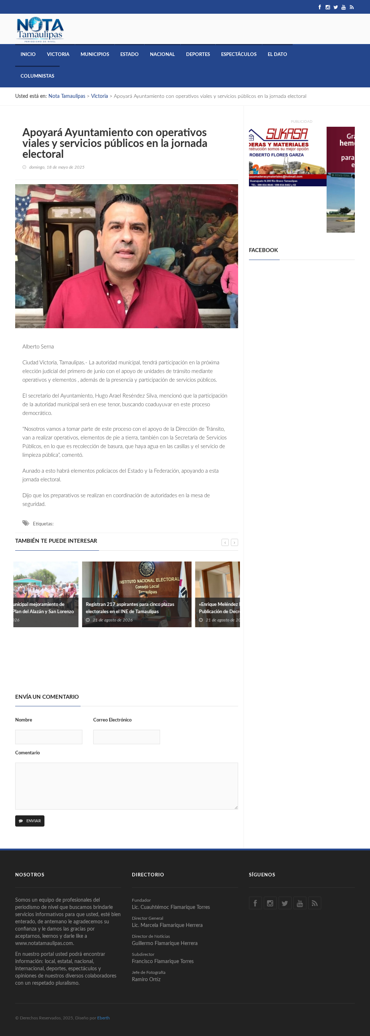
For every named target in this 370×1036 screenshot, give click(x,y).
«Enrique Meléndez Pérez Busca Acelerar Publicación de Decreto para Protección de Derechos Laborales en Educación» (175, 611)
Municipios (95, 54)
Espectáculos (239, 54)
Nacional (162, 54)
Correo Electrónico (112, 720)
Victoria (58, 54)
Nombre (23, 720)
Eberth (103, 1018)
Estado (129, 54)
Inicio (28, 54)
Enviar (33, 821)
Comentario (27, 753)
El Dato (277, 54)
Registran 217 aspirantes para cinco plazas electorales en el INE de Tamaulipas (63, 608)
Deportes (198, 54)
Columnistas (37, 76)
